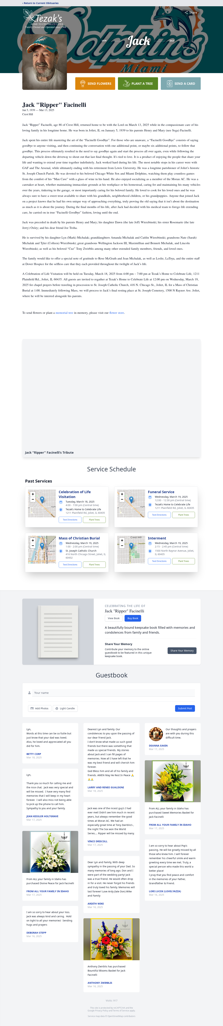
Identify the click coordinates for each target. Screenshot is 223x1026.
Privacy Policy (101, 1010)
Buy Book (133, 618)
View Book (114, 618)
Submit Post (185, 708)
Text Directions (70, 519)
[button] (42, 499)
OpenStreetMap (115, 1016)
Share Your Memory (182, 650)
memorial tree (64, 312)
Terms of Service (121, 1010)
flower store (116, 312)
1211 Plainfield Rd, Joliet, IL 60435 (85, 512)
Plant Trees (94, 519)
